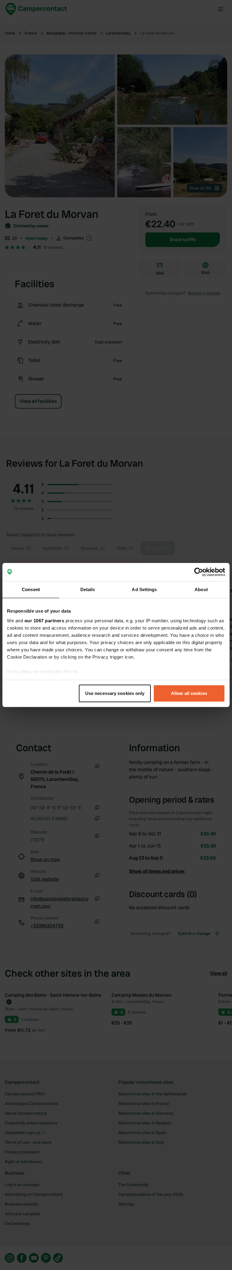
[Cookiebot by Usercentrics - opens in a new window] (198, 572)
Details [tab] (87, 589)
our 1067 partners (44, 620)
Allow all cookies (189, 693)
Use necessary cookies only (115, 693)
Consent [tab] (31, 589)
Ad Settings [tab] (144, 589)
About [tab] (201, 589)
